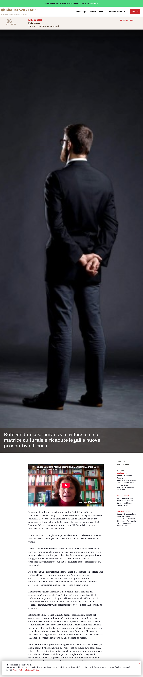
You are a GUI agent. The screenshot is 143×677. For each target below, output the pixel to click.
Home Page (81, 12)
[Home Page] (20, 12)
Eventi (101, 12)
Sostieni (94, 3)
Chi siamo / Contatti (116, 12)
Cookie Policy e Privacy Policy (25, 670)
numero (127, 20)
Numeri (92, 12)
